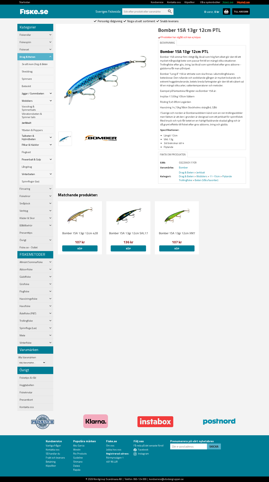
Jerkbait (26, 122)
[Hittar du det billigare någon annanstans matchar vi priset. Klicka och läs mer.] (42, 420)
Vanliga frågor (53, 445)
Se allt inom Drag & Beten (34, 64)
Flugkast (26, 152)
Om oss (110, 445)
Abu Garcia (78, 445)
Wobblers (201, 176)
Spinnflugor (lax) (30, 181)
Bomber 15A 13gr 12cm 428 (80, 233)
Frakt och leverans (55, 457)
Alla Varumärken (27, 357)
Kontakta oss (174, 2)
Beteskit (26, 86)
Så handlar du (53, 453)
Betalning (51, 461)
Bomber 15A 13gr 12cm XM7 (177, 233)
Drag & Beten (186, 172)
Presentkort (26, 399)
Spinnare (27, 78)
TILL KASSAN (241, 11)
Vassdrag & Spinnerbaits (29, 108)
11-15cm (215, 176)
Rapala (76, 470)
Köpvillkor (189, 2)
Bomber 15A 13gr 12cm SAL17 (128, 233)
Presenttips (26, 232)
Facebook (143, 449)
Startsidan (24, 2)
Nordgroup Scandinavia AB (108, 479)
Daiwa (76, 466)
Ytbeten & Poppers (32, 130)
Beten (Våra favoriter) (206, 180)
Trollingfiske (185, 180)
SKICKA (213, 446)
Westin (77, 449)
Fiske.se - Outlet (29, 247)
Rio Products (80, 453)
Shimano (78, 461)
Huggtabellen (27, 385)
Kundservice (157, 2)
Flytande (227, 176)
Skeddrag (27, 71)
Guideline (78, 457)
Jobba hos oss (113, 449)
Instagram (143, 453)
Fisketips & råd (28, 377)
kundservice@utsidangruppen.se (166, 479)
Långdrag (27, 166)
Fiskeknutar (26, 392)
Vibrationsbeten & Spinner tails (32, 115)
